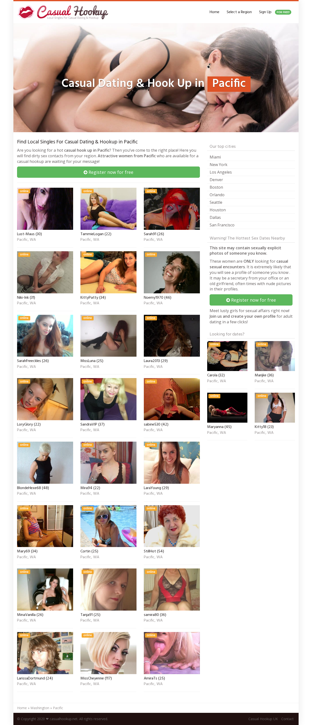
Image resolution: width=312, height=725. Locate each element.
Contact (287, 718)
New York (218, 164)
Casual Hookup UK (263, 718)
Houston (218, 210)
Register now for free (110, 172)
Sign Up (274, 12)
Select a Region (239, 12)
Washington (39, 708)
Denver (216, 179)
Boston (216, 187)
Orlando (217, 194)
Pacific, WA (26, 240)
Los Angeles (221, 172)
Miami (215, 157)
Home (214, 12)
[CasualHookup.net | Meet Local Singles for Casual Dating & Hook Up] (63, 12)
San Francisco (222, 225)
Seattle (216, 202)
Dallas (215, 217)
